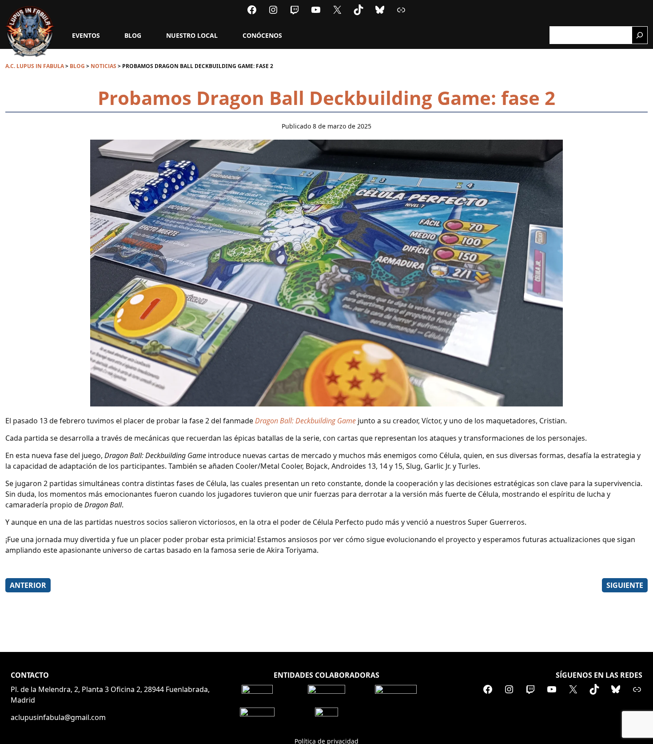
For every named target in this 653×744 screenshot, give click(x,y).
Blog (132, 35)
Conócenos (262, 35)
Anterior (28, 585)
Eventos (86, 35)
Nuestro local (192, 35)
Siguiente (624, 585)
